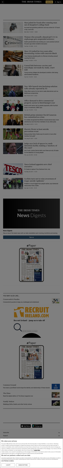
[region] (31, 453)
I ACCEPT (8, 465)
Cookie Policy (37, 450)
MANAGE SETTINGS (23, 465)
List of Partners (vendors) (7, 460)
